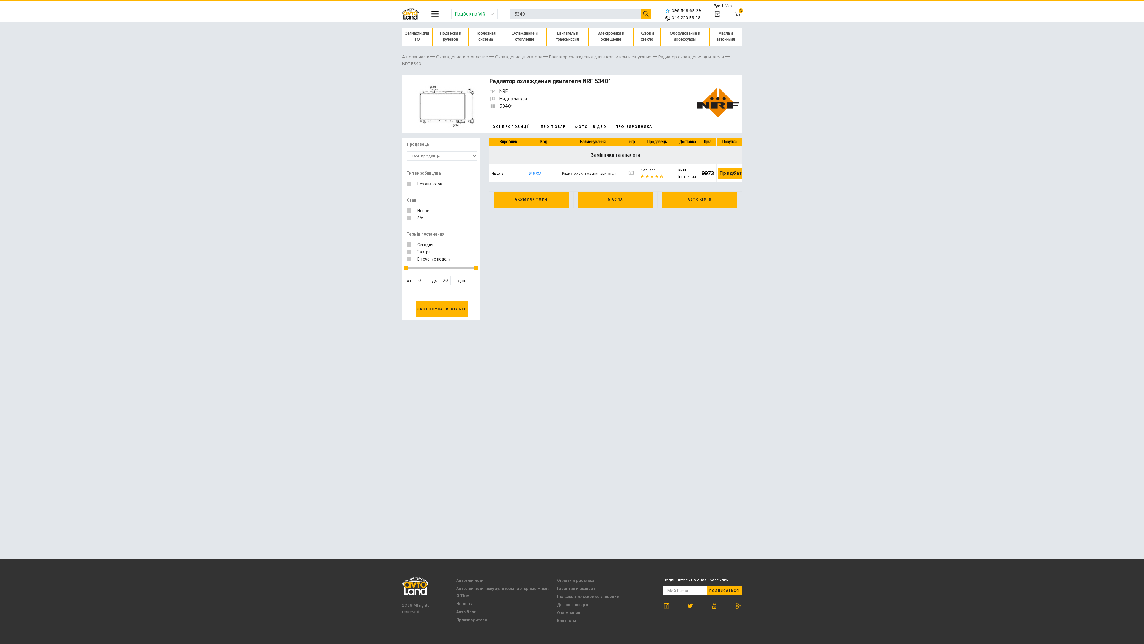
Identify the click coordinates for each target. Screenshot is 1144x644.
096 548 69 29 (686, 10)
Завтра (423, 252)
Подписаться (724, 591)
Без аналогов (429, 184)
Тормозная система (486, 36)
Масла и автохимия (725, 36)
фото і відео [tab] (591, 126)
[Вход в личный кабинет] (717, 14)
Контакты (566, 620)
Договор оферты (573, 604)
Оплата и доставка (575, 580)
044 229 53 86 (686, 17)
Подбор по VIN (470, 13)
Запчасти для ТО (417, 36)
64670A (535, 173)
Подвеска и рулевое (450, 36)
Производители (471, 620)
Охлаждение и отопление (525, 36)
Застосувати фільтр (442, 309)
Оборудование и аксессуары (685, 36)
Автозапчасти (470, 580)
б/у (420, 218)
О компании (568, 612)
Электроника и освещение (611, 36)
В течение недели (434, 259)
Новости (464, 603)
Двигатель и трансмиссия (567, 36)
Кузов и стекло (647, 36)
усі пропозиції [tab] (511, 126)
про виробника (633, 126)
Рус (717, 5)
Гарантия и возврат (576, 588)
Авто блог (466, 611)
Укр (728, 5)
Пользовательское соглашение (588, 596)
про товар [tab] (553, 126)
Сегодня (425, 245)
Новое (423, 211)
